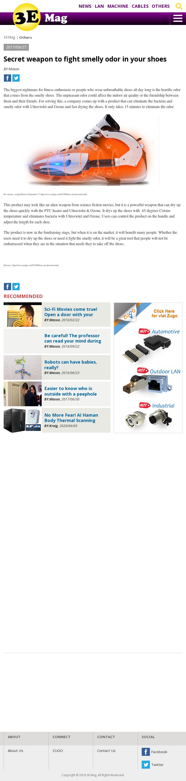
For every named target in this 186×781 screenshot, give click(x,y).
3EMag (9, 37)
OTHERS (161, 6)
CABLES (140, 6)
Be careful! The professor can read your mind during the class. (72, 338)
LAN (99, 6)
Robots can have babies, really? (70, 364)
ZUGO (58, 750)
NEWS (84, 6)
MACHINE (117, 6)
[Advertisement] (93, 472)
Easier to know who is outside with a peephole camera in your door (70, 391)
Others (25, 37)
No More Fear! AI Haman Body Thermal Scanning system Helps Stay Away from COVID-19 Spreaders (72, 417)
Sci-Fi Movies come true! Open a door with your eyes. (70, 311)
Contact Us (106, 750)
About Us (15, 750)
